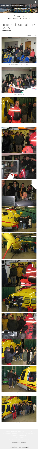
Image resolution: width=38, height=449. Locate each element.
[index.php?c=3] (19, 8)
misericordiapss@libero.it (19, 442)
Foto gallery (16, 18)
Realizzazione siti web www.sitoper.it (19, 447)
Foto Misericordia (25, 18)
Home (9, 18)
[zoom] (19, 50)
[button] (3, 2)
